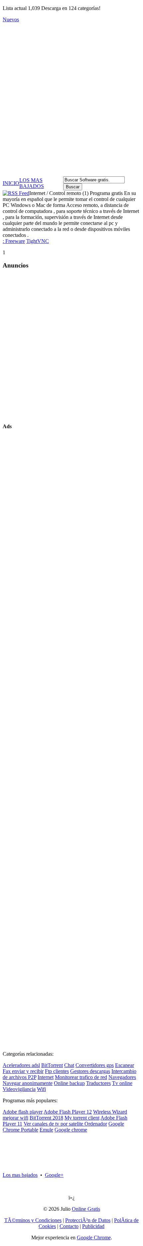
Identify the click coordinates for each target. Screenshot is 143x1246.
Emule (46, 1130)
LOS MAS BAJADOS (31, 183)
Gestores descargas (90, 1071)
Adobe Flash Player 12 (68, 1112)
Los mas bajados (20, 1175)
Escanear (124, 1065)
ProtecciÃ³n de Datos (87, 1220)
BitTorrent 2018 (46, 1118)
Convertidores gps (94, 1065)
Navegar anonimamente (28, 1083)
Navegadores (122, 1077)
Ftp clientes (57, 1071)
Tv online (122, 1083)
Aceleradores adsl (21, 1065)
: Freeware (14, 241)
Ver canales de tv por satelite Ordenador (65, 1124)
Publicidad (93, 1226)
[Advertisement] (71, 99)
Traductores (98, 1083)
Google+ (54, 1175)
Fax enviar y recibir (23, 1071)
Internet (46, 1077)
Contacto (69, 1226)
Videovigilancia (19, 1089)
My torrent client (82, 1118)
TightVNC (37, 241)
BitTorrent (52, 1065)
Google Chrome (94, 1237)
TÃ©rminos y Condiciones (33, 1220)
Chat (69, 1065)
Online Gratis (86, 1209)
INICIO (11, 183)
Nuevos (11, 19)
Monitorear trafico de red (81, 1077)
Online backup (69, 1083)
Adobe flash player (23, 1112)
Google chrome (71, 1130)
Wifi (41, 1089)
